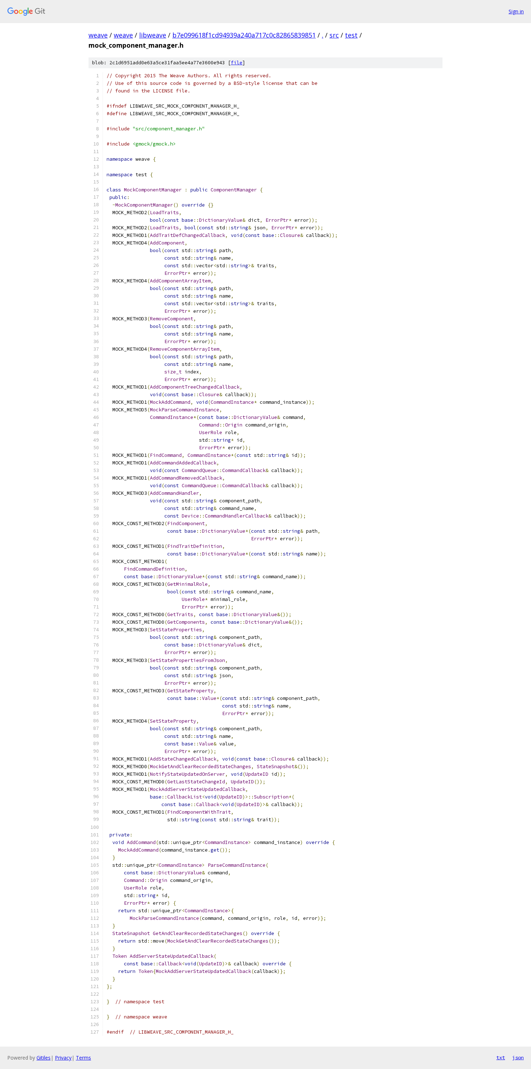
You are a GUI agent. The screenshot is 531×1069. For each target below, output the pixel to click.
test (351, 35)
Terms (83, 1057)
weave (98, 35)
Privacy (63, 1057)
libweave (152, 35)
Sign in (516, 11)
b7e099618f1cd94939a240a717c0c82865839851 (244, 35)
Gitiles (43, 1057)
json (518, 1057)
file (236, 63)
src (334, 35)
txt (500, 1057)
